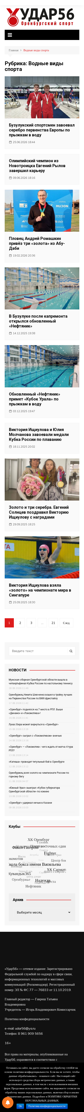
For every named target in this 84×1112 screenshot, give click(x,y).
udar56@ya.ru (25, 1028)
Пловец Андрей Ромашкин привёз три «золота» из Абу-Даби (37, 243)
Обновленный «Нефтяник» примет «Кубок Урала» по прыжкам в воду (34, 399)
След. (66, 623)
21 (53, 623)
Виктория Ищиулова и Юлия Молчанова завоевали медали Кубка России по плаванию (39, 434)
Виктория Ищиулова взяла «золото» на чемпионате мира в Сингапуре (40, 590)
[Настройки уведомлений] (7, 1102)
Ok (20, 1106)
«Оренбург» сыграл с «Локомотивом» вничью (35, 735)
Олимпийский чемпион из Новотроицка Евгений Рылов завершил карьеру (37, 165)
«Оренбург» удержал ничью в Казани (30, 802)
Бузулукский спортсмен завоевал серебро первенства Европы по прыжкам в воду (42, 130)
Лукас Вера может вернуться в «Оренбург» (34, 724)
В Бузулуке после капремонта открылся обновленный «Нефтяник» (38, 321)
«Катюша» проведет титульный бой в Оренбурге (36, 761)
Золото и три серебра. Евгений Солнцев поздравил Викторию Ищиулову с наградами (39, 512)
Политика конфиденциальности (27, 1019)
